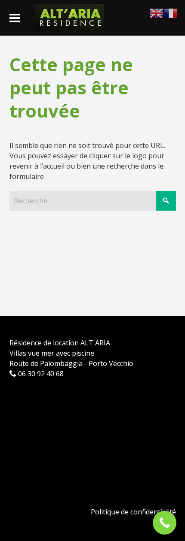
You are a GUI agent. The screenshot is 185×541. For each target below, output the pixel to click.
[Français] (171, 12)
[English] (156, 12)
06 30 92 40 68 (40, 373)
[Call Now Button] (164, 523)
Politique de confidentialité (133, 512)
